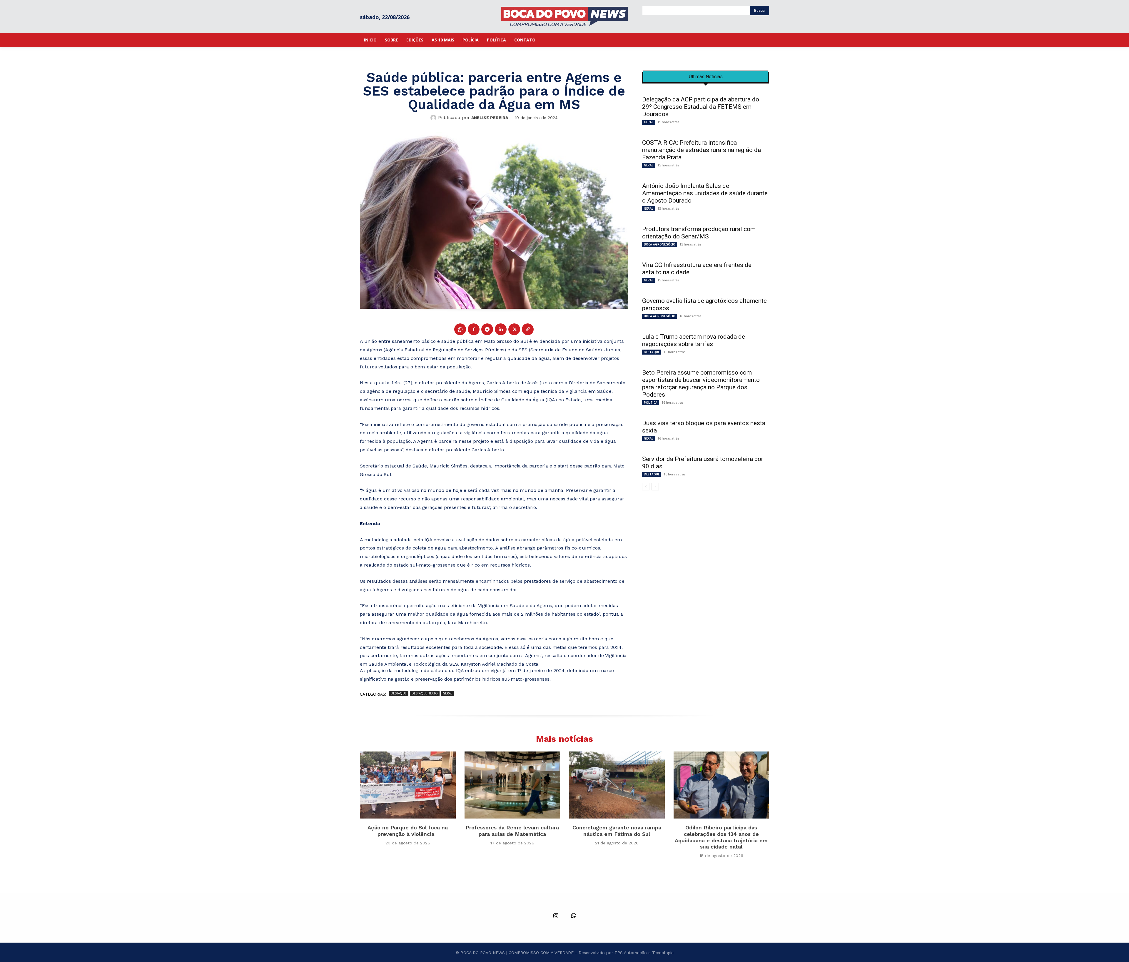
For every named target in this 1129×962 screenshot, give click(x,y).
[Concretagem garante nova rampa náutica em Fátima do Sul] (617, 785)
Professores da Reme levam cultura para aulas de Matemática (512, 830)
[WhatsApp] (460, 329)
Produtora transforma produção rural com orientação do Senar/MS (699, 233)
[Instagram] (555, 916)
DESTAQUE (399, 693)
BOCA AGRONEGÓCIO (659, 244)
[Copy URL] (528, 329)
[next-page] (655, 486)
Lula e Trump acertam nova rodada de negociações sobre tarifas (693, 340)
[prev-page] (645, 486)
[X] (514, 329)
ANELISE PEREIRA (489, 117)
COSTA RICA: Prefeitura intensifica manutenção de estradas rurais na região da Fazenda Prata (701, 150)
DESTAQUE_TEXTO (425, 693)
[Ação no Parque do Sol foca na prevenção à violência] (408, 785)
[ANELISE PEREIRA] (434, 118)
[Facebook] (474, 329)
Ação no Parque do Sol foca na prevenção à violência (408, 830)
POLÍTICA (650, 402)
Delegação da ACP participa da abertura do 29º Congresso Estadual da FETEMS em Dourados (700, 107)
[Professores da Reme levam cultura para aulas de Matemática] (512, 785)
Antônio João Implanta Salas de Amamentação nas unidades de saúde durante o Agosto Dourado (705, 193)
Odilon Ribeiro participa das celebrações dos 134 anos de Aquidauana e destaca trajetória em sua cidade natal (721, 837)
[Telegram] (487, 329)
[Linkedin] (501, 329)
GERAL (447, 693)
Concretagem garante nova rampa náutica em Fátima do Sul (616, 830)
